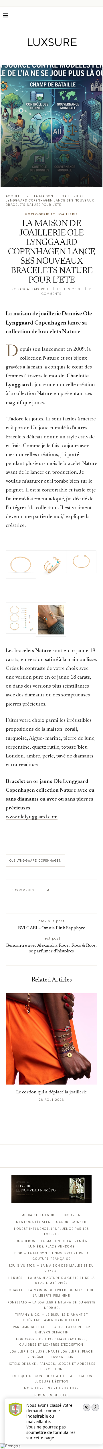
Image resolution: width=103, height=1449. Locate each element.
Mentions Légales (33, 1222)
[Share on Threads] (86, 890)
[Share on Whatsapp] (81, 890)
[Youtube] (63, 56)
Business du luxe (51, 1395)
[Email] (71, 56)
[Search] (97, 15)
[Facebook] (31, 56)
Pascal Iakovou (32, 289)
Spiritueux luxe (63, 1388)
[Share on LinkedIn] (75, 890)
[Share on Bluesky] (92, 890)
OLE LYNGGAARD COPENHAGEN (35, 860)
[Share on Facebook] (59, 890)
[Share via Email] (50, 903)
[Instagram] (47, 56)
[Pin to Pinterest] (70, 890)
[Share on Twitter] (64, 890)
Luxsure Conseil (70, 1222)
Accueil (13, 196)
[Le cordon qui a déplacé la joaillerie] (51, 1039)
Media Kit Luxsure (38, 1215)
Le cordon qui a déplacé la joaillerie (51, 1092)
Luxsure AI (71, 1215)
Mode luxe (34, 1388)
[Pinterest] (55, 56)
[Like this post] (52, 890)
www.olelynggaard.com (32, 817)
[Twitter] (39, 56)
